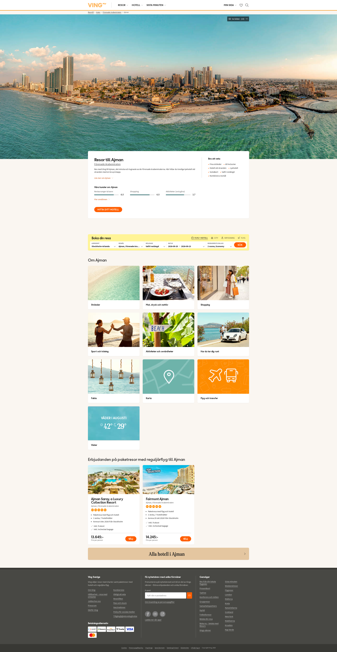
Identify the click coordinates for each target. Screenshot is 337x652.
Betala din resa (206, 619)
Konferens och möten (209, 597)
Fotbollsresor (206, 614)
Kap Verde (229, 629)
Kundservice (118, 590)
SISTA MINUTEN (155, 5)
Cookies (124, 648)
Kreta (227, 603)
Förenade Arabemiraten (107, 164)
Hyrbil (202, 610)
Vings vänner (205, 630)
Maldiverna (230, 620)
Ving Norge (149, 648)
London (228, 594)
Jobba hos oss (94, 601)
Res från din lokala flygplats (208, 582)
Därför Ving (93, 610)
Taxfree (203, 592)
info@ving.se (195, 648)
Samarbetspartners (208, 606)
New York (229, 616)
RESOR (121, 5)
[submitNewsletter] (189, 595)
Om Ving (91, 590)
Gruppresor (205, 601)
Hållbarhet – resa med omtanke (97, 595)
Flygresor (229, 590)
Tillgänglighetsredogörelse (125, 616)
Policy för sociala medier (124, 611)
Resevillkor (118, 598)
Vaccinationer (119, 607)
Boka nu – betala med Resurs (209, 624)
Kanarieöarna (231, 607)
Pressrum (92, 605)
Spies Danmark (160, 648)
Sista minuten (231, 581)
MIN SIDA (229, 5)
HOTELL (136, 5)
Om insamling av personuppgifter (160, 602)
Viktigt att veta (119, 594)
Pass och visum (120, 603)
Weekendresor (231, 586)
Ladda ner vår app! (153, 619)
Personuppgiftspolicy (136, 648)
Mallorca (229, 599)
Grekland (229, 612)
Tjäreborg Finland (173, 648)
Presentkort (205, 588)
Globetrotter (185, 648)
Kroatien (229, 625)
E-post (148, 590)
